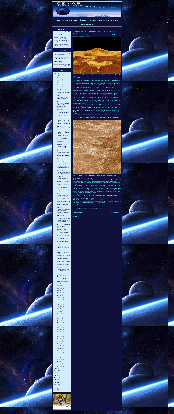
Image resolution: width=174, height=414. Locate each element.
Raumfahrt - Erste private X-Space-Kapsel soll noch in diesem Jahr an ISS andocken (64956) (62, 66)
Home (58, 20)
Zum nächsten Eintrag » (115, 212)
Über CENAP (83, 20)
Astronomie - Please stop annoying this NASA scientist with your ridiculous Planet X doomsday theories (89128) (62, 57)
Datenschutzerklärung (87, 24)
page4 (89, 412)
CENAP (76, 20)
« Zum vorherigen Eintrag (78, 212)
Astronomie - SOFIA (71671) (59, 62)
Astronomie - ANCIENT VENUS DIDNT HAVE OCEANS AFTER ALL (93, 31)
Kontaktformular (103, 20)
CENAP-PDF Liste (67, 20)
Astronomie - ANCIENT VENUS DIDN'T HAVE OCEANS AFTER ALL (88, 208)
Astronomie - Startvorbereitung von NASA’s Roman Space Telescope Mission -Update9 (62, 46)
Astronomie (92, 20)
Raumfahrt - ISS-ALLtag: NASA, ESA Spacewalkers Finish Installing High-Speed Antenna (62, 41)
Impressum (114, 20)
